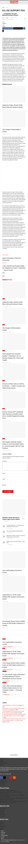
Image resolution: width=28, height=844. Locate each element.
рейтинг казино (3, 763)
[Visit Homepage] (14, 2)
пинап (1, 760)
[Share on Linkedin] (24, 28)
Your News (2, 810)
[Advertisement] (14, 176)
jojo (7, 17)
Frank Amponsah (6, 681)
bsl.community (3, 780)
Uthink (7, 841)
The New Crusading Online (10, 840)
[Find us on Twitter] (4, 777)
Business (4, 659)
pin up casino (3, 758)
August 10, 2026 (5, 109)
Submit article (3, 808)
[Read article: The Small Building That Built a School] (14, 559)
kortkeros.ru (2, 783)
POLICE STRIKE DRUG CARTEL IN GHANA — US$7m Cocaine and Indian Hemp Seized (13, 386)
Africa (3, 648)
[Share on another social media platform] (3, 31)
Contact (2, 827)
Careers (1, 824)
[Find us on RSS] (14, 777)
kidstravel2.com (3, 781)
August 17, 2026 (13, 681)
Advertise (2, 811)
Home (3, 7)
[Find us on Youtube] (11, 777)
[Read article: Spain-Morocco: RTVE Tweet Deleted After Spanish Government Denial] (14, 584)
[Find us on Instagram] (8, 777)
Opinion (4, 639)
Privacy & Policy (3, 826)
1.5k (9, 109)
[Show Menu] (1, 2)
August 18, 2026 (16, 669)
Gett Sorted (2, 814)
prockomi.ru (2, 784)
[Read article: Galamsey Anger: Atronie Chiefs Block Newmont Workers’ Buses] (14, 94)
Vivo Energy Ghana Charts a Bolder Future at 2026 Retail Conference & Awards (13, 623)
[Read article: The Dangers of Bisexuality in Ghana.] (14, 119)
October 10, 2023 (13, 17)
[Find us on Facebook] (1, 777)
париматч (2, 761)
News (7, 7)
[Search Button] (26, 2)
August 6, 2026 (5, 450)
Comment (4, 461)
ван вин (1, 764)
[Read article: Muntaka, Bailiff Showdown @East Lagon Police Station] (14, 507)
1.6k (20, 646)
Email (3, 479)
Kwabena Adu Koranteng (8, 646)
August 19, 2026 (16, 646)
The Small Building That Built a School (10, 705)
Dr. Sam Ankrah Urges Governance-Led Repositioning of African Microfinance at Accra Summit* (13, 676)
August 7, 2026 (5, 390)
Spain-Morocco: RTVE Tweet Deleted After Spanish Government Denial (13, 597)
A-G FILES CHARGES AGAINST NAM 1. (14, 531)
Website (4, 485)
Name (4, 473)
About (1, 821)
